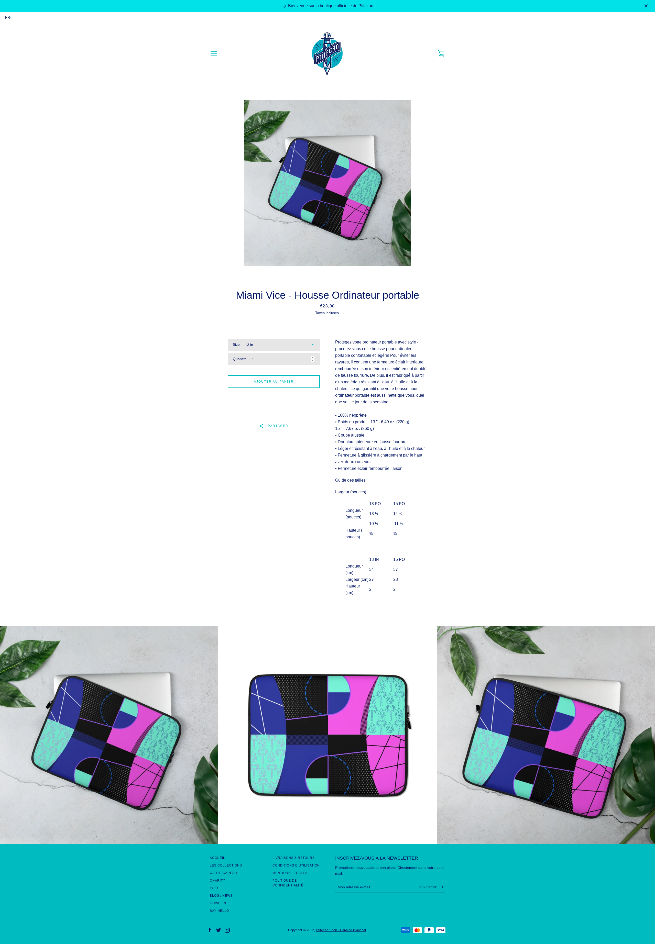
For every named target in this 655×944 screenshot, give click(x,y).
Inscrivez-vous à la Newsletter (376, 858)
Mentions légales (290, 873)
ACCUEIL (217, 858)
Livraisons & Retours (293, 858)
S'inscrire (428, 887)
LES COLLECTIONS (226, 865)
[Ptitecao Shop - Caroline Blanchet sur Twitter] (218, 930)
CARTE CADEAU (223, 873)
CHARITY (217, 880)
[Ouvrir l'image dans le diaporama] (327, 183)
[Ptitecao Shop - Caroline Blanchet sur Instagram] (227, 930)
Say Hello (219, 911)
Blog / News (221, 895)
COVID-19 (218, 903)
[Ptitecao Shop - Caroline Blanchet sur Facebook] (209, 930)
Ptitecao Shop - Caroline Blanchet (341, 930)
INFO (214, 888)
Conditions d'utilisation (296, 865)
